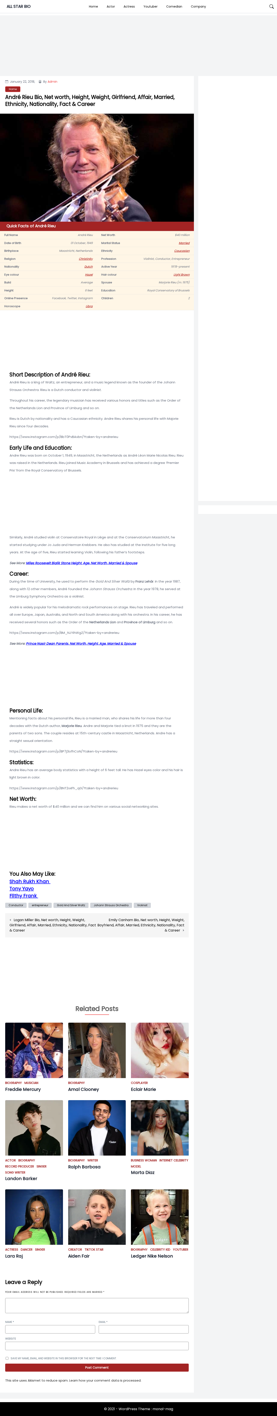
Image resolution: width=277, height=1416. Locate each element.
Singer (42, 1166)
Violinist (142, 905)
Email (103, 1322)
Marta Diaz (143, 1172)
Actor (111, 6)
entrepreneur (40, 905)
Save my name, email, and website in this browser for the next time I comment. (64, 1358)
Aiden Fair (79, 1256)
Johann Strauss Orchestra (111, 905)
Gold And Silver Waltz (71, 905)
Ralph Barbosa (84, 1167)
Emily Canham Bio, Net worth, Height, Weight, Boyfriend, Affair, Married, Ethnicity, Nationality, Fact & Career (140, 925)
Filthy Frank (24, 895)
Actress (129, 6)
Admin (52, 81)
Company (198, 6)
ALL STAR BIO (19, 6)
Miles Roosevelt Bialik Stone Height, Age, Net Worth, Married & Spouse (81, 563)
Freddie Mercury (23, 1089)
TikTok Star (94, 1249)
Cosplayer (139, 1083)
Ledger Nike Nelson (152, 1256)
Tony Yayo (22, 888)
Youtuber (150, 6)
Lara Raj (14, 1256)
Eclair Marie (143, 1089)
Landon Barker (21, 1178)
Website (10, 1338)
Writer (92, 1160)
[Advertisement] (238, 254)
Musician (31, 1083)
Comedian (174, 6)
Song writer (15, 1172)
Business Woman (144, 1160)
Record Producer (19, 1166)
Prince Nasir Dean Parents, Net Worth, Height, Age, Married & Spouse (81, 643)
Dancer (26, 1249)
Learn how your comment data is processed (105, 1380)
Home (93, 6)
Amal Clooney (83, 1089)
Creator (75, 1249)
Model (136, 1166)
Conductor (16, 905)
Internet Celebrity (173, 1160)
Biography (13, 1083)
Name (9, 1322)
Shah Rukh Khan (30, 881)
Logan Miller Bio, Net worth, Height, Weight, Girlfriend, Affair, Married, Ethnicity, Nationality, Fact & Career (53, 925)
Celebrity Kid (160, 1249)
